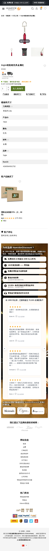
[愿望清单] (45, 9)
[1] (5, 218)
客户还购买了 (30, 94)
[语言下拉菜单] (24, 545)
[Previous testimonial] (5, 349)
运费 (24, 447)
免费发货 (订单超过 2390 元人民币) (22, 259)
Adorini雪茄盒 (24, 503)
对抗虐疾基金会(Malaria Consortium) (21, 533)
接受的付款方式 (24, 473)
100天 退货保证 (39, 3)
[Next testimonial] (44, 349)
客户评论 (43, 94)
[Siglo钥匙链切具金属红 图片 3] (24, 52)
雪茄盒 (24, 500)
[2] (7, 218)
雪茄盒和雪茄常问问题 (24, 480)
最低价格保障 (13, 278)
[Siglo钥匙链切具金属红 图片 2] (11, 52)
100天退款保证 (24, 463)
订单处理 (24, 450)
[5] (13, 218)
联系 (24, 444)
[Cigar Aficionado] (9, 410)
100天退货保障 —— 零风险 (19, 265)
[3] (9, 218)
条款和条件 (24, 453)
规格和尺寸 (17, 94)
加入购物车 (18, 88)
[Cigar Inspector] (38, 410)
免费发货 (17, 3)
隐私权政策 (24, 457)
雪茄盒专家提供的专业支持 (18, 293)
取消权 (24, 470)
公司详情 (24, 476)
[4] (11, 218)
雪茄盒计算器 (24, 483)
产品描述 (6, 94)
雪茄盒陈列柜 (24, 497)
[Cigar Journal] (23, 410)
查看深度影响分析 (24, 540)
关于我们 (24, 460)
